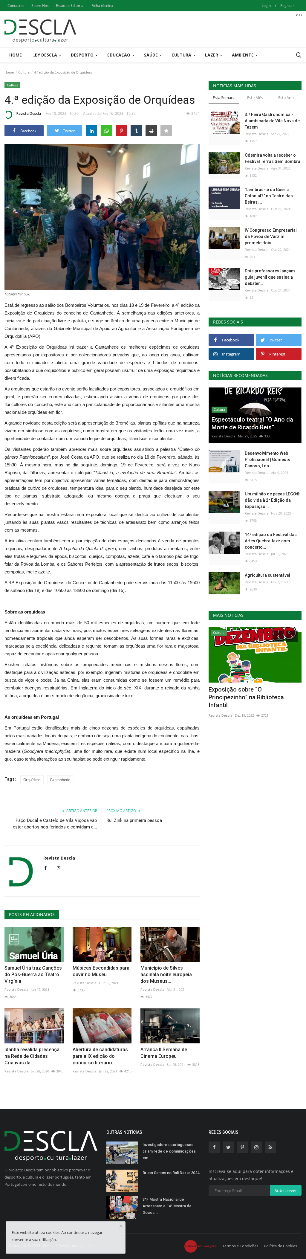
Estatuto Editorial (70, 5)
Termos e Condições (240, 1246)
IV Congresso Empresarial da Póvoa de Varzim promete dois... (271, 236)
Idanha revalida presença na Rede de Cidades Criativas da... (31, 1056)
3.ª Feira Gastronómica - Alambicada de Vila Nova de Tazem (272, 120)
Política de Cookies (280, 1246)
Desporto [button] (83, 55)
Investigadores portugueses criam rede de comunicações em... (169, 1151)
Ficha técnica (102, 5)
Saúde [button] (151, 55)
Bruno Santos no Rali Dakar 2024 (171, 1173)
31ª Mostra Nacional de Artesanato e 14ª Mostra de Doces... (167, 1206)
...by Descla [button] (44, 55)
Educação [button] (119, 55)
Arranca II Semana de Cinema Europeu (163, 1053)
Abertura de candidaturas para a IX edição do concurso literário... (100, 1056)
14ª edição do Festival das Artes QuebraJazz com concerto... (271, 541)
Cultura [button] (182, 55)
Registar (287, 5)
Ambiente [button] (243, 55)
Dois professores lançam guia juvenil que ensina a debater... (270, 277)
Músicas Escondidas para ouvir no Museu (101, 971)
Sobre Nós (40, 5)
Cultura (24, 72)
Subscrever (286, 1190)
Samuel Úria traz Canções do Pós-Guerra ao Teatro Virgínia (33, 974)
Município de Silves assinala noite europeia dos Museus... (166, 974)
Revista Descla (28, 113)
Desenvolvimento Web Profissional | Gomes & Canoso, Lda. (267, 459)
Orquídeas (32, 779)
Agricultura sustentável (267, 575)
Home (15, 55)
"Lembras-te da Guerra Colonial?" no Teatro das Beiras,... (269, 196)
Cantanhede (60, 779)
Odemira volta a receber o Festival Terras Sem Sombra (272, 158)
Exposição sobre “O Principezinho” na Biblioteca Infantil (246, 697)
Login (266, 5)
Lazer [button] (212, 55)
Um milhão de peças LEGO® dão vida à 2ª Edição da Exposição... (272, 500)
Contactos (15, 5)
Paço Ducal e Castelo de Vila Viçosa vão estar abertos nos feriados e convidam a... (55, 824)
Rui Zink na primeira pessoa (134, 820)
